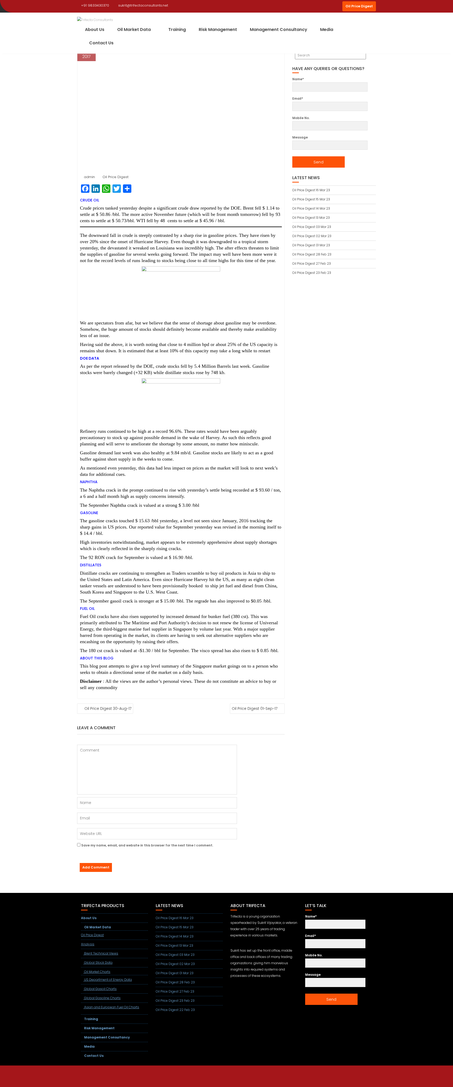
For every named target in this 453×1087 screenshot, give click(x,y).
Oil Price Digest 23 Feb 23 (311, 272)
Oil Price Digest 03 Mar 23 (311, 227)
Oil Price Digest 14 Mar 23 (311, 208)
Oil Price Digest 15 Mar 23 (311, 199)
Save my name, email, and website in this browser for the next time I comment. (147, 845)
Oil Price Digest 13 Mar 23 (311, 217)
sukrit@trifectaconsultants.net (143, 5)
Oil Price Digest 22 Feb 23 (175, 1010)
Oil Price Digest (359, 6)
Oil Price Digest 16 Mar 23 (311, 190)
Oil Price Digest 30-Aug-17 (107, 708)
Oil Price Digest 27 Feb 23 (311, 263)
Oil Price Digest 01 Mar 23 (311, 245)
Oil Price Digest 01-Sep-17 (254, 708)
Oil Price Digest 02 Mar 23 (311, 236)
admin (89, 176)
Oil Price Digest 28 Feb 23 (311, 254)
